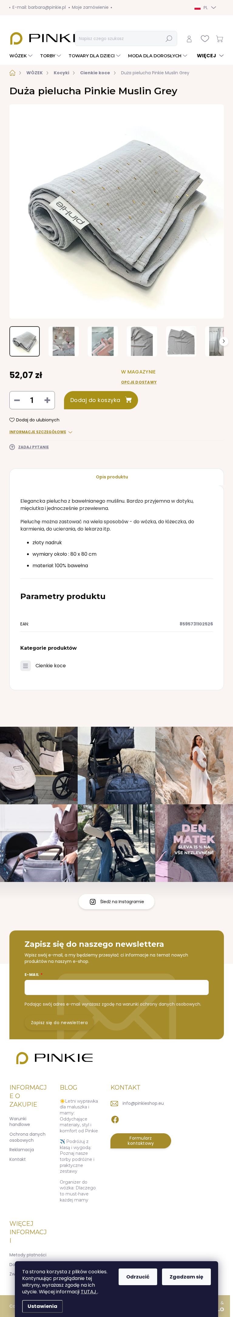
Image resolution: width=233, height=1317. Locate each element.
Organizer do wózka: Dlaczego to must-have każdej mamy (78, 1191)
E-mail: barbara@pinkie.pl (39, 7)
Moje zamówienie (90, 7)
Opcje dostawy (139, 382)
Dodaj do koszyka (95, 400)
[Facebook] (115, 1118)
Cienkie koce (50, 665)
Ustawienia (42, 1306)
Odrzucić (138, 1276)
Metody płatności (27, 1255)
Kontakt (17, 1159)
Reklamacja (21, 1150)
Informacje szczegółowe (37, 432)
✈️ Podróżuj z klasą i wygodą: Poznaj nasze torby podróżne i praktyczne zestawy (77, 1156)
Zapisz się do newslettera (59, 1023)
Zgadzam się (186, 1276)
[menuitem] (21, 56)
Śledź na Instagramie (122, 902)
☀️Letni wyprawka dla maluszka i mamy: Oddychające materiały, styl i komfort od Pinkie (79, 1116)
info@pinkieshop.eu (143, 1103)
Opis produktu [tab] (112, 477)
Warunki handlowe (19, 1122)
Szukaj (169, 38)
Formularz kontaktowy (141, 1140)
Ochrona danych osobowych (27, 1137)
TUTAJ (89, 1291)
